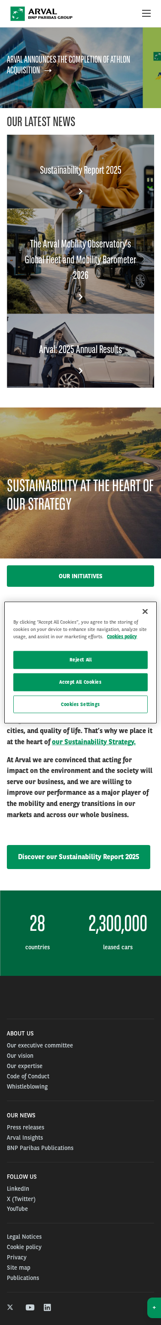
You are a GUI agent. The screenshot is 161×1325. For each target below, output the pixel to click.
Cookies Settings (80, 704)
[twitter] (11, 1308)
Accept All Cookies (80, 682)
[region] (80, 662)
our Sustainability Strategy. (94, 742)
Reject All (81, 659)
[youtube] (29, 1308)
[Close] (145, 611)
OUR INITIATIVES (81, 576)
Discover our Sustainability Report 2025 (78, 857)
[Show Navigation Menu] (146, 14)
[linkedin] (48, 1308)
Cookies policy (122, 636)
